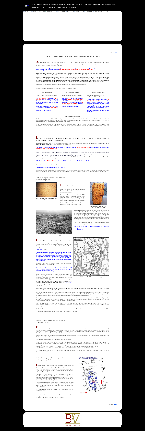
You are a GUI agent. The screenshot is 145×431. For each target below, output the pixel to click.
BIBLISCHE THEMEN (81, 4)
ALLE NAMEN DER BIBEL (108, 4)
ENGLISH (39, 4)
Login (76, 429)
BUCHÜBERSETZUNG (94, 4)
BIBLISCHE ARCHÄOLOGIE (50, 4)
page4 (73, 429)
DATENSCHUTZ (51, 7)
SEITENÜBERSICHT (62, 7)
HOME (33, 4)
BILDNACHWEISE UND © (38, 7)
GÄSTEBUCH (72, 7)
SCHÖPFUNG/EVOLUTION (66, 4)
